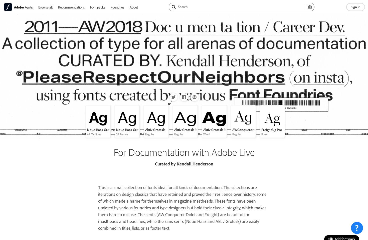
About (134, 7)
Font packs (97, 7)
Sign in (355, 7)
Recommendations (71, 7)
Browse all (45, 7)
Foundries (117, 7)
